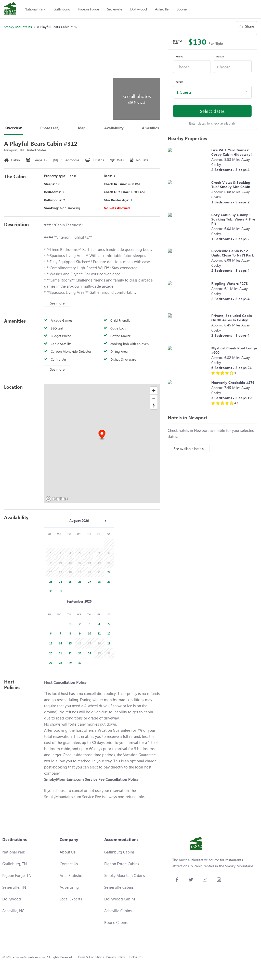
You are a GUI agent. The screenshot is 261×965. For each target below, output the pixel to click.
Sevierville (114, 9)
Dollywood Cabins (119, 898)
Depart (220, 57)
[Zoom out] (154, 398)
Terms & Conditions (91, 957)
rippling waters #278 (229, 283)
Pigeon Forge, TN (16, 875)
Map (82, 127)
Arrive (179, 57)
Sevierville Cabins (119, 887)
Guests (179, 82)
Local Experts (71, 898)
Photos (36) (50, 127)
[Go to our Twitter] (190, 879)
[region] (102, 443)
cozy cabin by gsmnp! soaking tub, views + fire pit (233, 219)
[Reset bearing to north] (154, 405)
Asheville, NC (13, 910)
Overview (13, 127)
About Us (67, 851)
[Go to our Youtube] (204, 879)
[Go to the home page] (10, 9)
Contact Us (69, 863)
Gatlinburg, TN (14, 863)
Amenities (150, 127)
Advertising (69, 887)
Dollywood (138, 9)
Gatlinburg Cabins (119, 851)
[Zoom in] (154, 390)
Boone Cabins (115, 922)
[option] (108, 571)
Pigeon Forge (88, 9)
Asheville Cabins (118, 910)
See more (57, 303)
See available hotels (189, 448)
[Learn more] (188, 161)
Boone (182, 9)
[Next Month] (105, 521)
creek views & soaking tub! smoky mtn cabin (230, 184)
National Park (34, 9)
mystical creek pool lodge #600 (234, 350)
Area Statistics (71, 875)
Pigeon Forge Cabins (121, 863)
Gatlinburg (62, 9)
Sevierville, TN (14, 887)
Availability (114, 127)
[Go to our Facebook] (176, 879)
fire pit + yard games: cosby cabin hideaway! (231, 152)
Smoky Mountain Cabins (124, 875)
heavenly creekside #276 (232, 382)
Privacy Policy (115, 957)
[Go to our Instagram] (218, 879)
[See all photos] (58, 77)
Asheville (161, 9)
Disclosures (134, 957)
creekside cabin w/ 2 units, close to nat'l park (232, 253)
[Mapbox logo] (57, 499)
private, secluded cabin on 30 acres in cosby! (231, 317)
